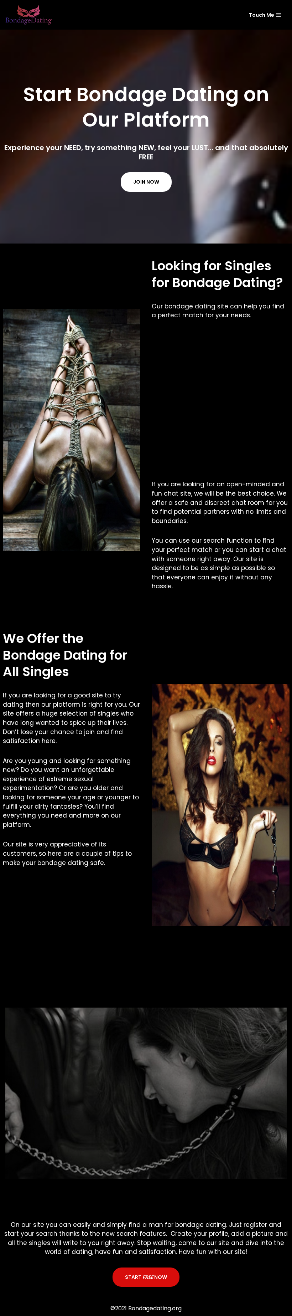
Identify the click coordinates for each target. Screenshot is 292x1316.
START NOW (146, 1277)
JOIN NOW (146, 181)
